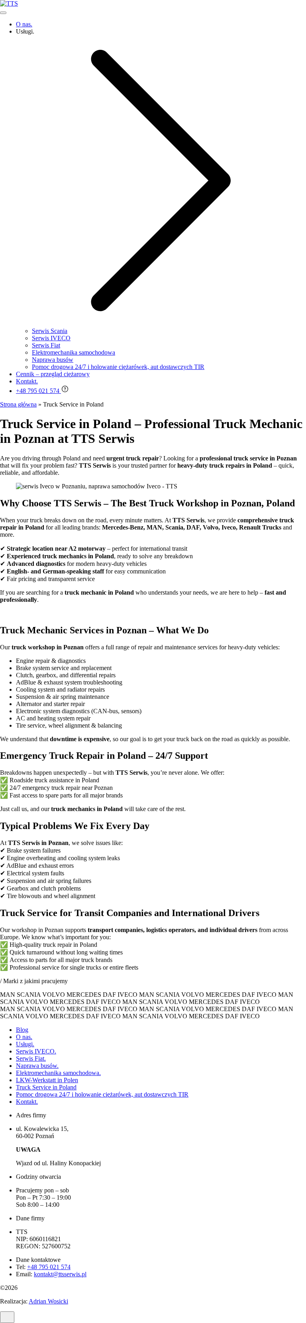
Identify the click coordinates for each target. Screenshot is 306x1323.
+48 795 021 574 (49, 1266)
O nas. (24, 1036)
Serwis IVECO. (36, 1051)
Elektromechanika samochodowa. (58, 1072)
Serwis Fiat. (31, 1058)
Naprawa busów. (37, 1065)
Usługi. (25, 1044)
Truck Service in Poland (46, 1087)
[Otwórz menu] (3, 13)
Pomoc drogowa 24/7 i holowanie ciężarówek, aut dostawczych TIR (102, 1094)
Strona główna (18, 404)
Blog (22, 1029)
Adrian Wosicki (48, 1301)
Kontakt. (27, 1101)
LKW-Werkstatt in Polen (47, 1080)
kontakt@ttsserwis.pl (60, 1274)
